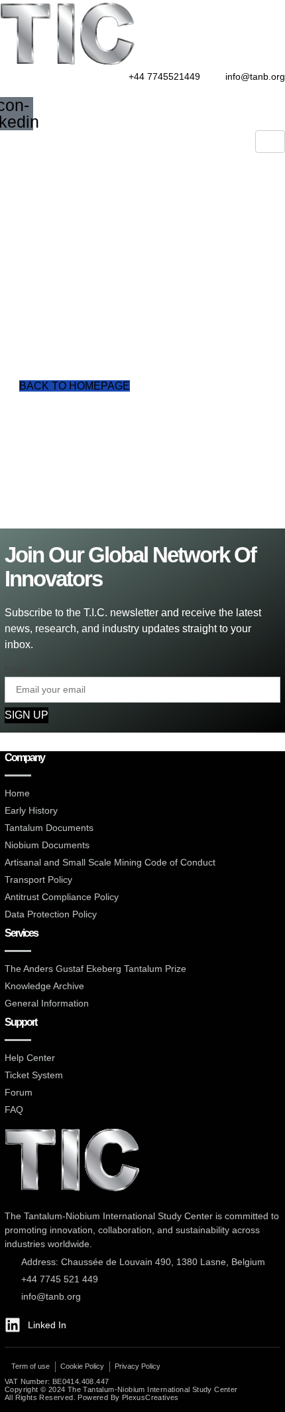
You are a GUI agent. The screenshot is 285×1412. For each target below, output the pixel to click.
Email (16, 669)
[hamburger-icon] (270, 141)
